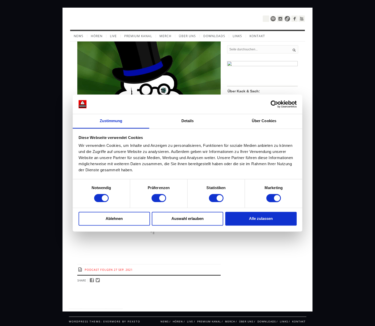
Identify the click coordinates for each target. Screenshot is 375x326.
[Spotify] (273, 19)
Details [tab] (187, 121)
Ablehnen (114, 219)
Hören (97, 36)
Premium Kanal (138, 36)
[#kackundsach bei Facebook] (294, 19)
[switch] (159, 198)
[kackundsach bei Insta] (280, 19)
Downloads (214, 36)
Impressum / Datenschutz (89, 304)
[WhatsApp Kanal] (266, 18)
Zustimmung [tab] (111, 121)
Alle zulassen (261, 219)
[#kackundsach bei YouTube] (301, 19)
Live (113, 36)
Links (237, 36)
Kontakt (257, 36)
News (78, 36)
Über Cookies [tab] (264, 121)
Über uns (187, 36)
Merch (165, 36)
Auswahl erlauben (187, 219)
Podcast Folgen (99, 270)
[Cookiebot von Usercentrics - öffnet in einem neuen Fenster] (274, 104)
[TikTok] (287, 19)
